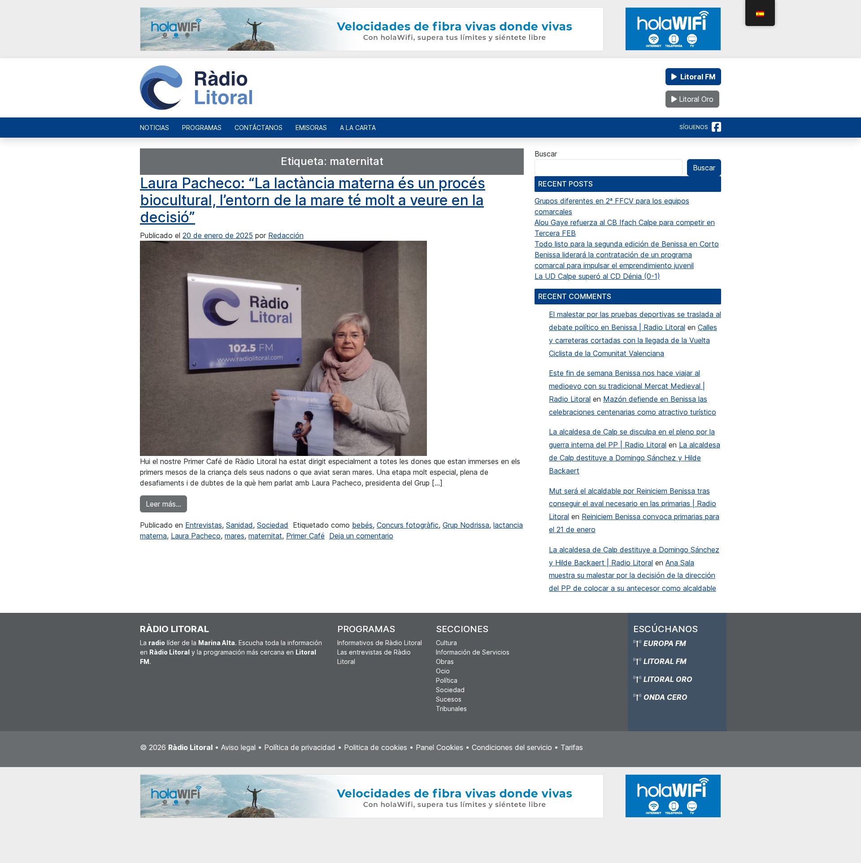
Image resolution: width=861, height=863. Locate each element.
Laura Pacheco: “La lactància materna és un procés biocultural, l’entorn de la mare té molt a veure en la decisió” (312, 200)
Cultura (446, 642)
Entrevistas (203, 524)
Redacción (286, 235)
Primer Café (305, 535)
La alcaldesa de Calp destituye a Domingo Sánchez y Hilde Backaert (634, 457)
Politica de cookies (375, 747)
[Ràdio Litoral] (196, 87)
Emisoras (311, 127)
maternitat (265, 535)
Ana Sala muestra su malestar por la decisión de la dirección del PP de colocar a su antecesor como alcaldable (632, 575)
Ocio (443, 671)
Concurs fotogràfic (408, 524)
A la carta (358, 127)
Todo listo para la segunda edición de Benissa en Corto (627, 243)
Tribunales (451, 708)
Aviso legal (238, 747)
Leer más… (166, 503)
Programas (202, 127)
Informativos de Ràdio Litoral (379, 642)
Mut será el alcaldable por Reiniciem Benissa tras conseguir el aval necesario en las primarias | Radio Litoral (632, 503)
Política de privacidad (299, 747)
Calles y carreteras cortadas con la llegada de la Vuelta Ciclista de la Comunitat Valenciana (633, 340)
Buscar (546, 153)
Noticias (154, 127)
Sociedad (272, 524)
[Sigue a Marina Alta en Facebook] (716, 127)
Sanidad (239, 524)
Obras (445, 661)
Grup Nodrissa (466, 524)
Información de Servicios (472, 652)
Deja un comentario (361, 535)
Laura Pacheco (196, 535)
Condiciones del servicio (512, 747)
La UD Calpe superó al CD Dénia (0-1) (597, 276)
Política (446, 680)
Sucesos (448, 699)
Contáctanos (259, 127)
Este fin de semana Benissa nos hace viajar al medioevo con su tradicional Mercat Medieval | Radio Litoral (627, 386)
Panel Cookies (439, 747)
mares (234, 535)
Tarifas (572, 747)
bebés (362, 524)
